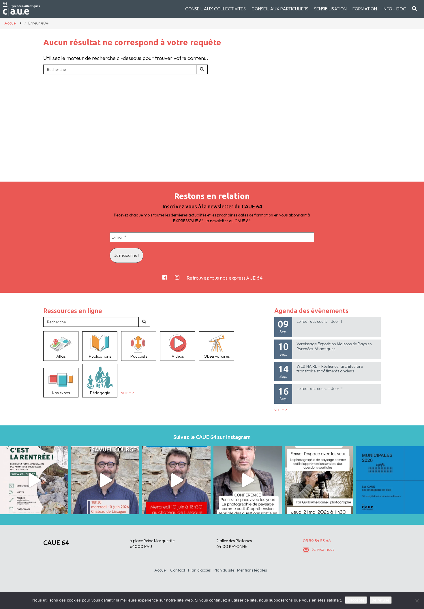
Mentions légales (252, 570)
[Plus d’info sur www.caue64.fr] (247, 480)
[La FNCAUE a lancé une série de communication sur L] (390, 480)
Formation (364, 9)
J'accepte (356, 600)
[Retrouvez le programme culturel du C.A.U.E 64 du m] (34, 480)
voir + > (127, 392)
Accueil (160, 570)
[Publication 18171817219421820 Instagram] (105, 480)
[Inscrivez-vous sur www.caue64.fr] (176, 480)
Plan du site (223, 570)
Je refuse (380, 600)
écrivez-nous (323, 549)
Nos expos (61, 392)
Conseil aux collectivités (215, 9)
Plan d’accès (199, 570)
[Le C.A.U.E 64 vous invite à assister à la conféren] (319, 480)
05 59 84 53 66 (317, 540)
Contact (177, 570)
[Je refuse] (417, 601)
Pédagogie (100, 392)
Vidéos (178, 356)
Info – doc (394, 9)
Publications (100, 356)
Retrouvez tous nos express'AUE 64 (224, 278)
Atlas (60, 356)
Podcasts (138, 356)
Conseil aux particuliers (280, 9)
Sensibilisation (330, 9)
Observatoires (217, 356)
